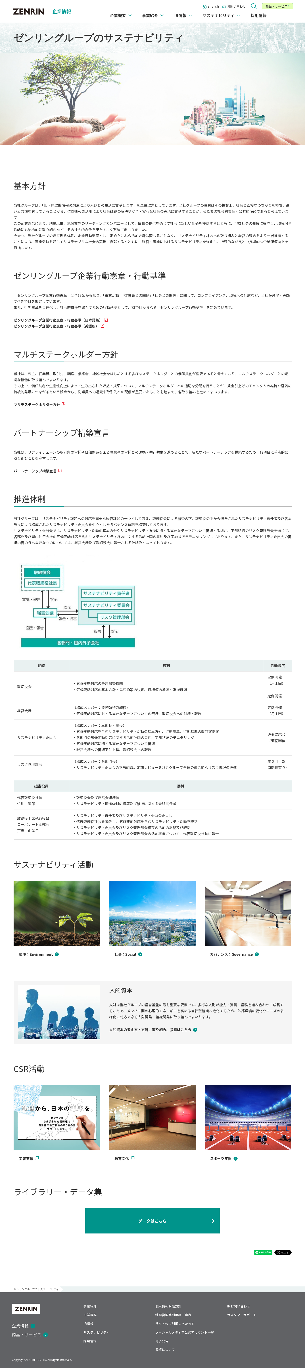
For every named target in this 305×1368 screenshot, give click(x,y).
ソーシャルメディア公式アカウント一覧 (184, 1332)
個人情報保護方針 (168, 1306)
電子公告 (162, 1341)
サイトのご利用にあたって (174, 1323)
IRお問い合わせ (238, 1306)
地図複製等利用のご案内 (173, 1315)
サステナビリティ (97, 1332)
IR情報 (89, 1323)
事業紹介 (90, 1306)
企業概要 (90, 1315)
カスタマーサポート (242, 1315)
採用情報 (90, 1341)
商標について (165, 1349)
